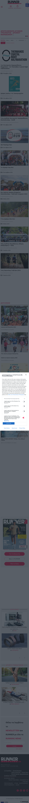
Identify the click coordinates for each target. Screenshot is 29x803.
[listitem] (14, 398)
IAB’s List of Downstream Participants (16, 394)
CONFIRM (8, 423)
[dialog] (14, 401)
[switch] (24, 401)
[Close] (26, 375)
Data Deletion (7, 428)
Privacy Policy (22, 428)
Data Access (14, 428)
